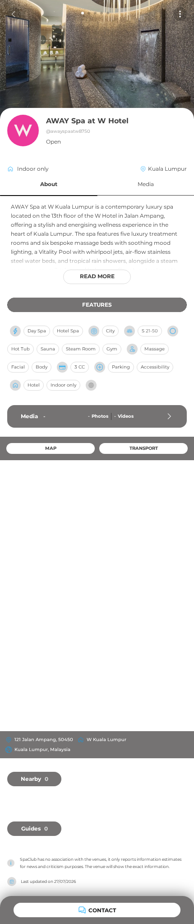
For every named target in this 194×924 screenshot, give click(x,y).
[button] (48, 184)
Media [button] (146, 184)
